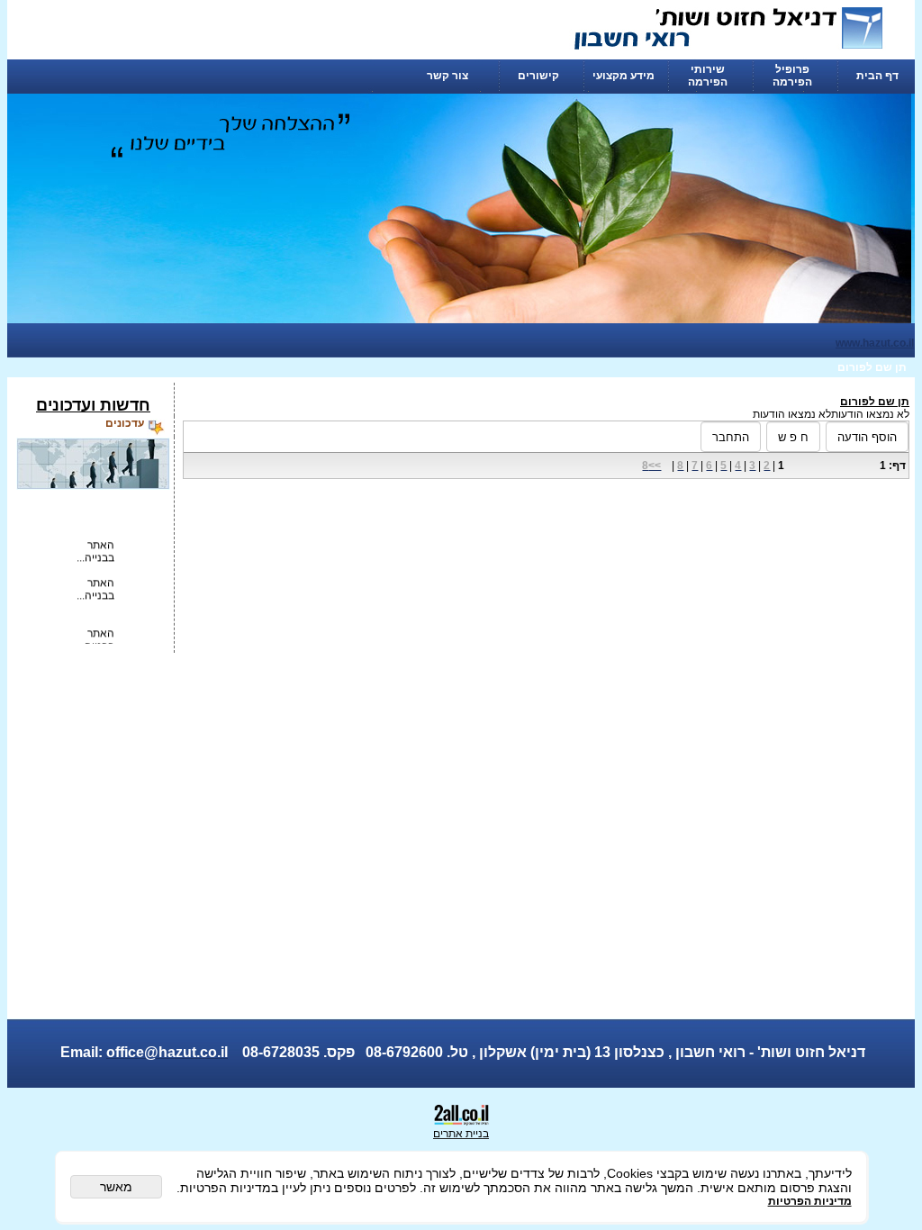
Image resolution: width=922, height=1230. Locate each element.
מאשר (116, 1187)
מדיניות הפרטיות (810, 1201)
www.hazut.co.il (875, 343)
